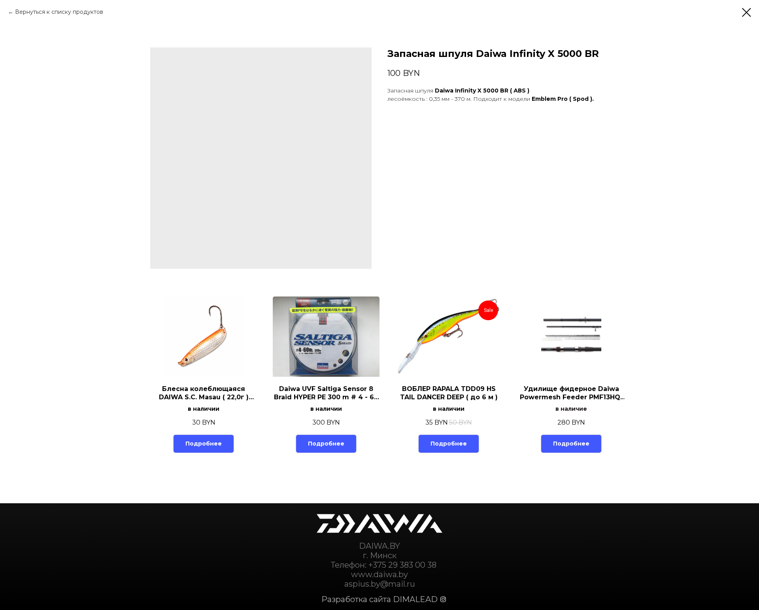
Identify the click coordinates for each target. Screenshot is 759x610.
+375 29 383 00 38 (402, 565)
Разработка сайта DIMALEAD (379, 599)
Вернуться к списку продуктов (59, 11)
